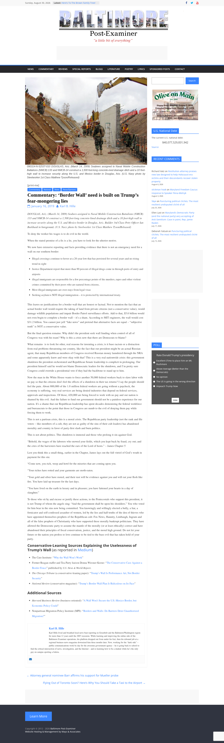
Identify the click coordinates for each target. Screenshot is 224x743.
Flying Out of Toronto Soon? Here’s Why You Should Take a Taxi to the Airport (94, 683)
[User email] (30, 659)
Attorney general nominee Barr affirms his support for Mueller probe (72, 675)
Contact (180, 69)
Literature (114, 69)
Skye (154, 201)
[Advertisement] (112, 53)
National (47, 189)
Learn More (38, 716)
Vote (175, 400)
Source (155, 147)
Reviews (63, 69)
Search (192, 80)
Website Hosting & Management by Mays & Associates (52, 731)
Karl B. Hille (68, 206)
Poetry (129, 69)
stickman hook (159, 189)
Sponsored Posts (160, 69)
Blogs (99, 69)
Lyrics (141, 69)
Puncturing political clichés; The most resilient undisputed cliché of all (174, 234)
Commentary (46, 69)
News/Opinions (69, 189)
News (31, 69)
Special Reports (81, 69)
